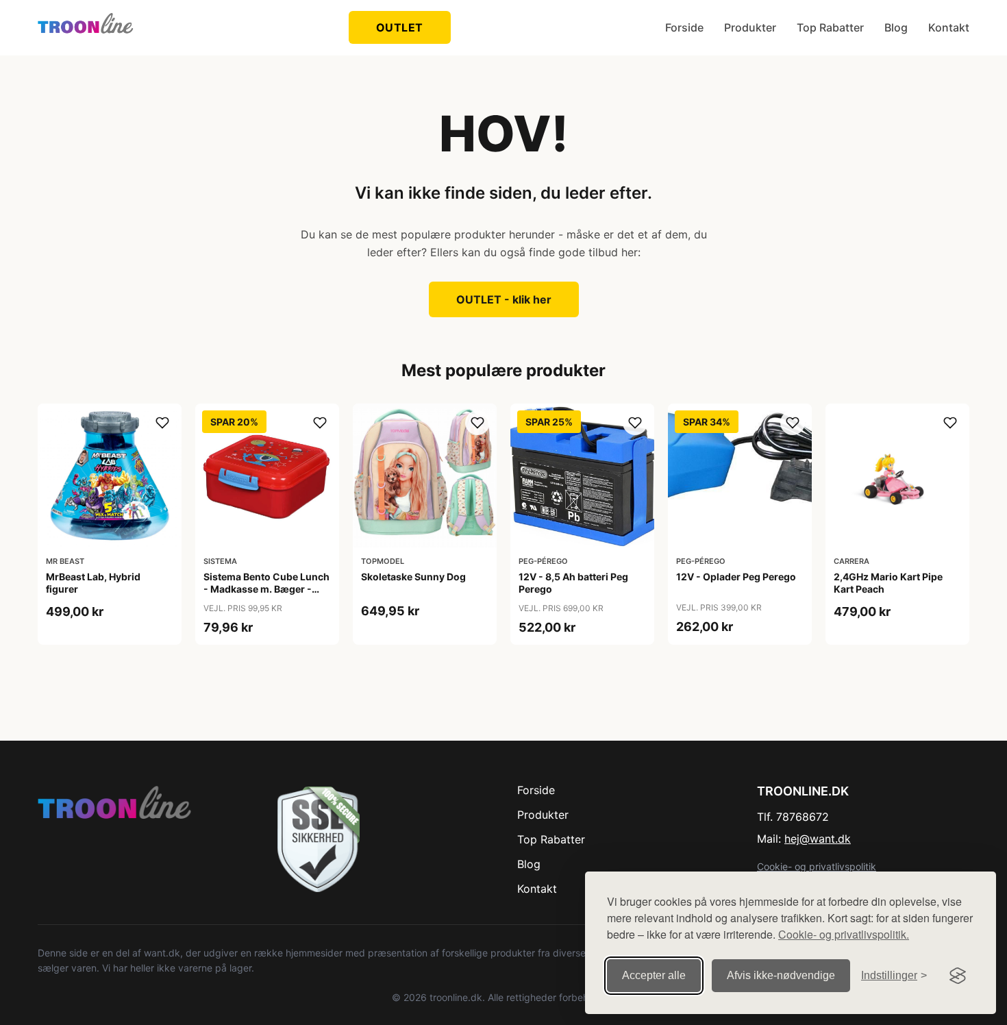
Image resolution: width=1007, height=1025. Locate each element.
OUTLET (399, 27)
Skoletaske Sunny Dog (413, 576)
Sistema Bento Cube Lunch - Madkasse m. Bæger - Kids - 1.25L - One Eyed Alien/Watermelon (266, 595)
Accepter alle (654, 975)
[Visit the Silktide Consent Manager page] (957, 975)
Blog (896, 27)
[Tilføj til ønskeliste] (162, 422)
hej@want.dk (817, 838)
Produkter (750, 27)
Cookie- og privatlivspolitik (816, 866)
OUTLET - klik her (503, 299)
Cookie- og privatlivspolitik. (843, 934)
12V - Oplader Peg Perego (736, 576)
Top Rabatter (830, 27)
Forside (684, 27)
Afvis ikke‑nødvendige (781, 975)
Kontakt (948, 27)
